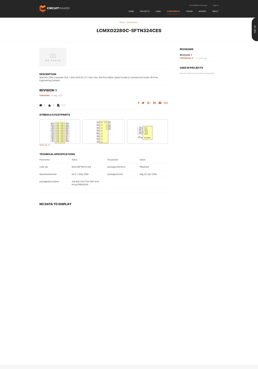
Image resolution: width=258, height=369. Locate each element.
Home (131, 11)
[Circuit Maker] (54, 8)
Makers (202, 11)
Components (173, 11)
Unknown (44, 95)
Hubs (158, 11)
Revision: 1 (186, 55)
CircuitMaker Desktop (198, 5)
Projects (145, 11)
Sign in (216, 5)
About (215, 11)
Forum (189, 11)
